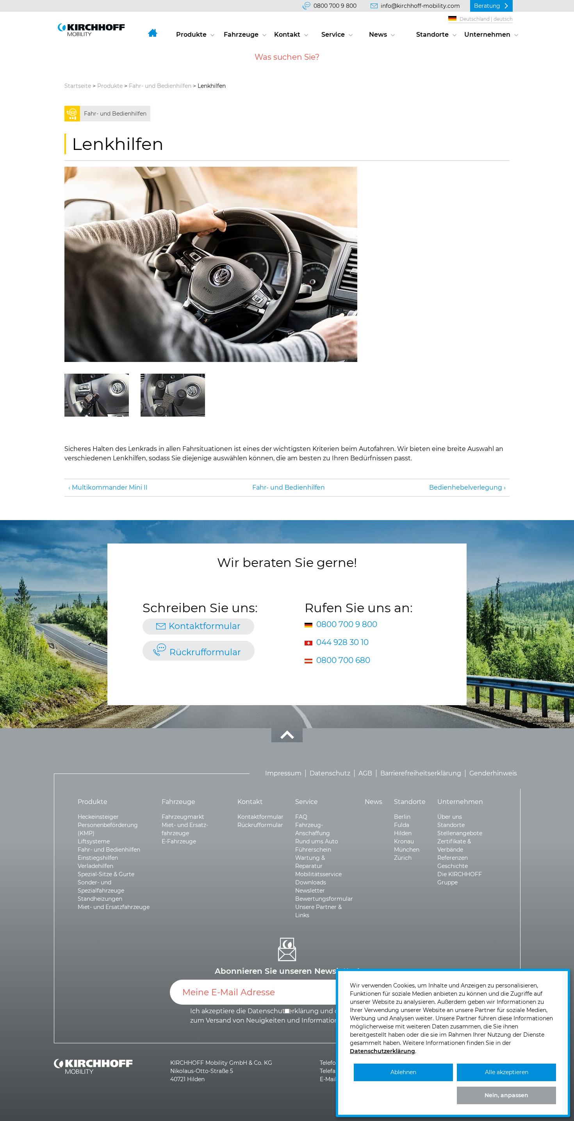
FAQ (301, 816)
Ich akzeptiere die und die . (287, 1015)
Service (333, 34)
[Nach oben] (287, 735)
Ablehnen (403, 1072)
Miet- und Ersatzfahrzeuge (114, 907)
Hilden (403, 833)
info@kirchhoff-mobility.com (420, 5)
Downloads (310, 882)
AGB (365, 773)
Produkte (191, 34)
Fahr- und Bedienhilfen (160, 85)
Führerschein (313, 849)
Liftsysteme (94, 841)
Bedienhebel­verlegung (465, 487)
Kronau (404, 841)
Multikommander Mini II (110, 487)
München (406, 849)
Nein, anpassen (506, 1095)
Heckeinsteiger (98, 816)
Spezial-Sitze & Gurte (106, 874)
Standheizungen (100, 898)
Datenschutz (330, 773)
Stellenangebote (459, 833)
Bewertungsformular (324, 898)
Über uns (449, 816)
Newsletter (310, 890)
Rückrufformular (205, 652)
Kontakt (287, 34)
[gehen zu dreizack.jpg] (173, 395)
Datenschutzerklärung (382, 1051)
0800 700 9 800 (335, 5)
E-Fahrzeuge (179, 841)
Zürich (403, 857)
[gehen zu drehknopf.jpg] (210, 264)
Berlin (402, 816)
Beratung (487, 5)
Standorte (432, 34)
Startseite (77, 85)
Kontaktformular (205, 626)
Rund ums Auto (316, 841)
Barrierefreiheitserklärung (420, 773)
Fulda (401, 825)
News (378, 34)
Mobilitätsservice (318, 874)
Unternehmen (487, 34)
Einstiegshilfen (98, 857)
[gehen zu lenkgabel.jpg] (96, 395)
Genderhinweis (493, 773)
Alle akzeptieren (506, 1072)
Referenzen (452, 857)
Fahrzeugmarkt (183, 816)
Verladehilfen (95, 866)
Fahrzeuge (241, 34)
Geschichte (452, 866)
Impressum (283, 773)
